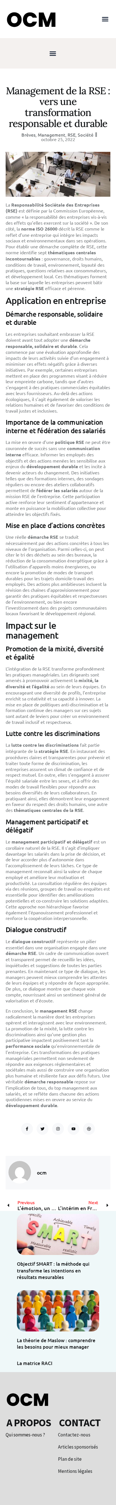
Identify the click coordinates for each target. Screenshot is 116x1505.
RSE (71, 135)
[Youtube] (73, 1129)
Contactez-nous (74, 1435)
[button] (105, 19)
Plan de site (70, 1459)
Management (51, 135)
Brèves (28, 135)
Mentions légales (75, 1471)
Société (85, 135)
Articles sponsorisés (78, 1447)
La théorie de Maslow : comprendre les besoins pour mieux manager (56, 1343)
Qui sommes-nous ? (25, 1435)
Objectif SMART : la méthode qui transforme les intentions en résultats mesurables (53, 1270)
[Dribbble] (89, 1129)
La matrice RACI (34, 1363)
